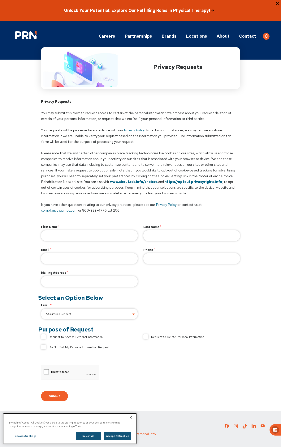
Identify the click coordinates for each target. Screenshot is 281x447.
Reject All (88, 436)
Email (45, 250)
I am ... (45, 305)
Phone (148, 250)
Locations (196, 36)
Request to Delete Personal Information (177, 337)
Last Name (151, 227)
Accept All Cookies (117, 436)
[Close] (131, 417)
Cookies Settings (25, 436)
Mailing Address (53, 273)
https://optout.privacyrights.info (193, 181)
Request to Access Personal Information (76, 337)
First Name (49, 227)
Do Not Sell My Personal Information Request (79, 347)
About (223, 36)
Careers (107, 36)
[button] (266, 35)
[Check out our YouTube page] (263, 426)
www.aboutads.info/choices (134, 181)
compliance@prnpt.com (59, 210)
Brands (169, 36)
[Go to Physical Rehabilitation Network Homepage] (25, 35)
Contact (247, 36)
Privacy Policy (134, 130)
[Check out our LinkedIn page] (254, 427)
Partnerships (138, 36)
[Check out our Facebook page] (227, 426)
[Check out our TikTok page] (245, 427)
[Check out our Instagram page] (236, 427)
